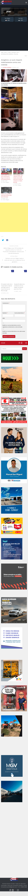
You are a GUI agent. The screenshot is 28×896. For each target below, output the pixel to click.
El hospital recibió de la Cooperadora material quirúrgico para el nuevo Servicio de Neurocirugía (6, 287)
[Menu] (26, 2)
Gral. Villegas (12, 52)
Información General (7, 54)
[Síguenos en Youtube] (21, 343)
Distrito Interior (7, 67)
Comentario (6, 303)
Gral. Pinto (4, 52)
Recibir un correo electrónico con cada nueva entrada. (14, 332)
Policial (16, 54)
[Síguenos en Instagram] (26, 343)
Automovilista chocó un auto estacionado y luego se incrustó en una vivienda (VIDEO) (6, 177)
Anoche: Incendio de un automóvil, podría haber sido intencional (6, 195)
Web (4, 318)
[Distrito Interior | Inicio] (8, 2)
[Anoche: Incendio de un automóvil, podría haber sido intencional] (6, 190)
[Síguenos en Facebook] (19, 343)
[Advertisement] (14, 37)
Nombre (5, 313)
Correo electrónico (19, 313)
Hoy (18, 52)
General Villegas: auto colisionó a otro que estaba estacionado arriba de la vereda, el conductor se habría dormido (18, 178)
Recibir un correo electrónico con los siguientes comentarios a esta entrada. (12, 326)
